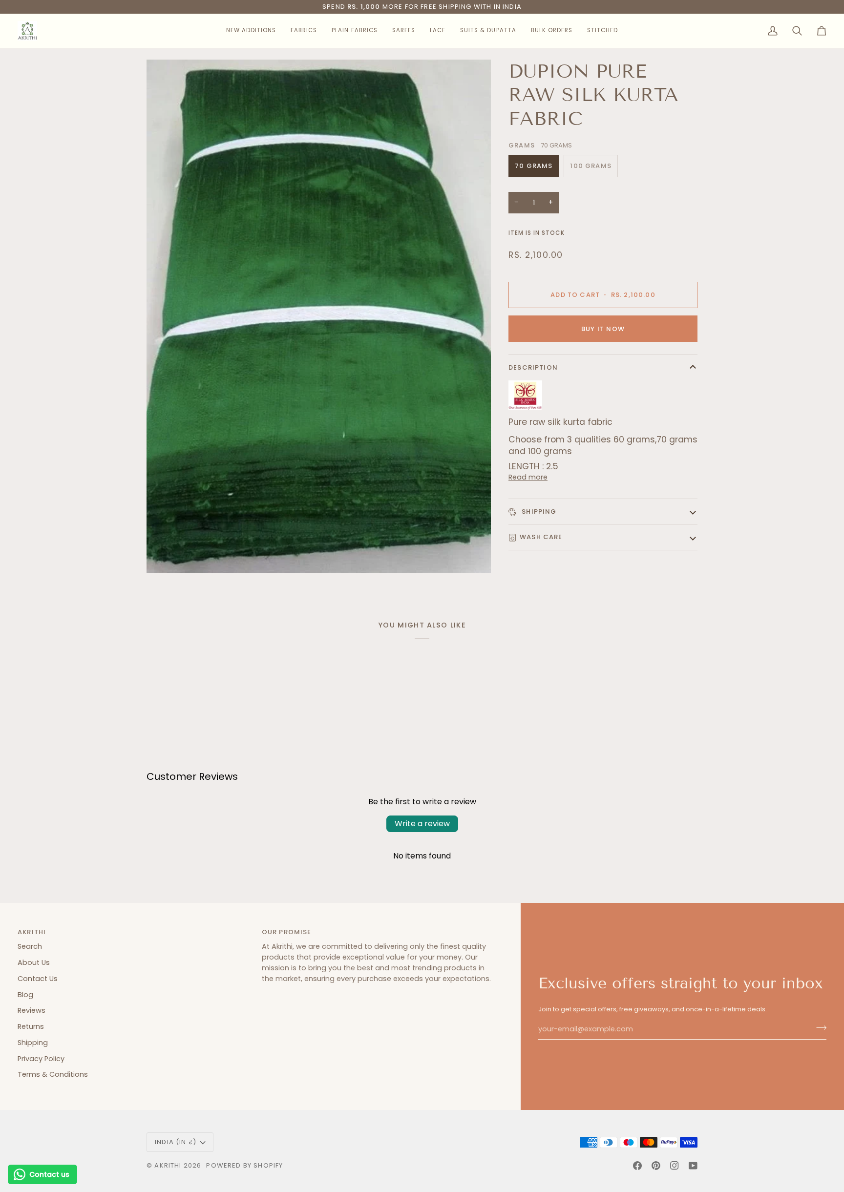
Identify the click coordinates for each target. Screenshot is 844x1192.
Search (30, 946)
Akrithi (167, 1165)
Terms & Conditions (53, 1074)
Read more (528, 477)
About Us (34, 962)
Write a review (422, 823)
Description (533, 367)
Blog (25, 995)
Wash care (541, 537)
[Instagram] (674, 1165)
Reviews (31, 1010)
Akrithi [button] (32, 932)
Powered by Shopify (244, 1165)
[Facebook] (637, 1165)
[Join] (818, 1028)
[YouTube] (693, 1165)
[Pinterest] (656, 1165)
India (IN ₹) (175, 1142)
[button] (251, 31)
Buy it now (603, 329)
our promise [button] (287, 932)
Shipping (538, 511)
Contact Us (38, 978)
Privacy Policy (41, 1059)
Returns (31, 1026)
